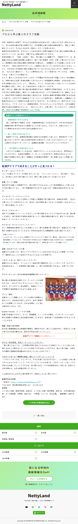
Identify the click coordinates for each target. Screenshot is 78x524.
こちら (42, 373)
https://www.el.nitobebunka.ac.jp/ (25, 382)
